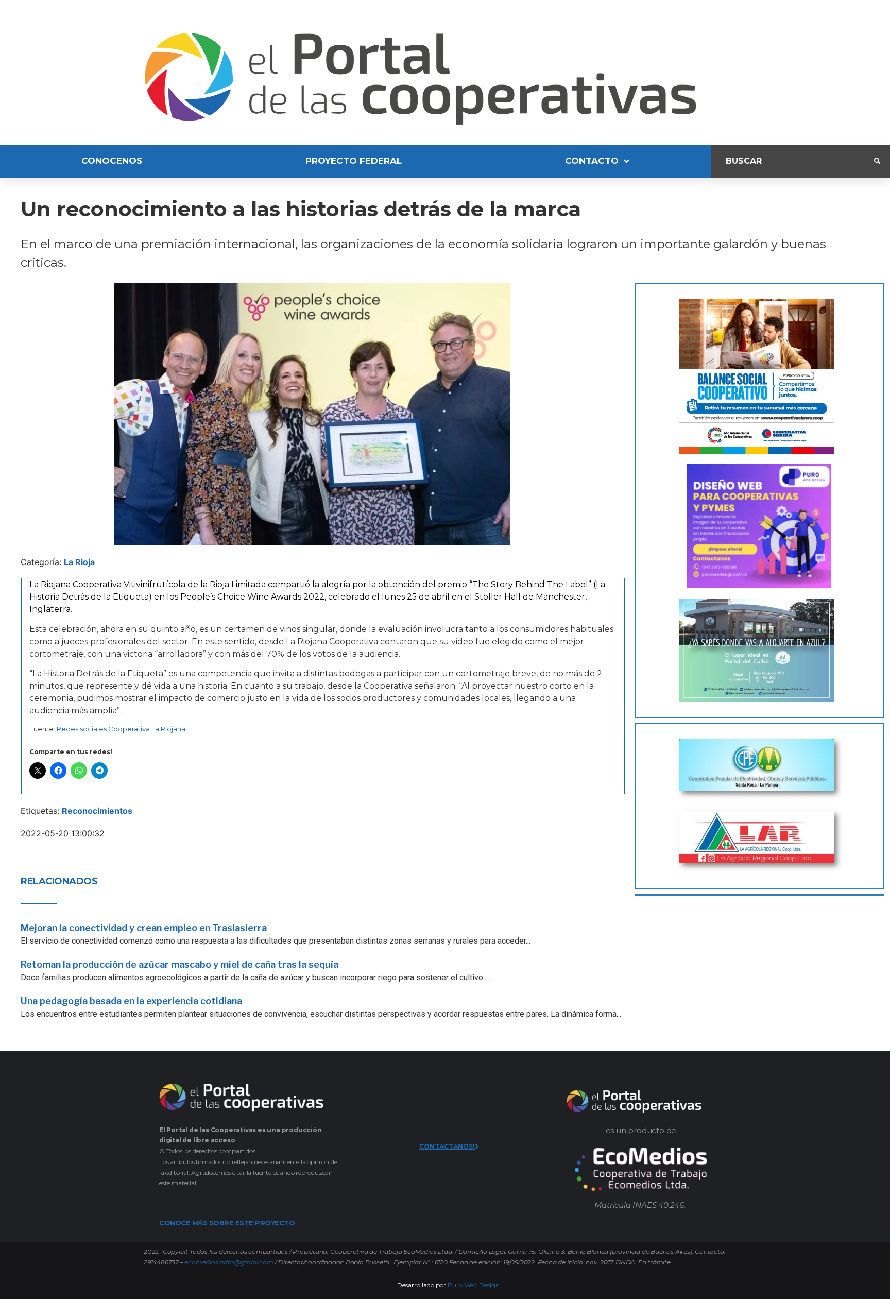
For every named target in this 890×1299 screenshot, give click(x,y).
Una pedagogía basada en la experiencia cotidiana (131, 1001)
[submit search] (877, 161)
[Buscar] (792, 161)
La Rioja (79, 562)
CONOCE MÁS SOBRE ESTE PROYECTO (227, 1223)
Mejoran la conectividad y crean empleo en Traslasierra (144, 927)
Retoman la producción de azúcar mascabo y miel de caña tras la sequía (179, 964)
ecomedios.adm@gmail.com (228, 1262)
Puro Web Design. (474, 1285)
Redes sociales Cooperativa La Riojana (121, 729)
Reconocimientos (97, 811)
